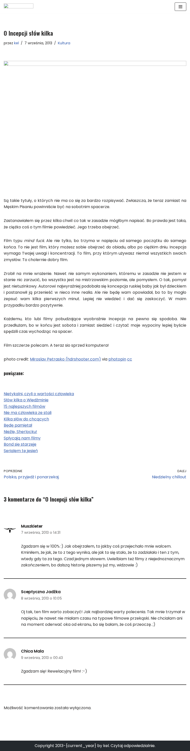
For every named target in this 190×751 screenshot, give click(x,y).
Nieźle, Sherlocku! (20, 432)
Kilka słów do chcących (26, 419)
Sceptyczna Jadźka (41, 592)
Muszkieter (32, 526)
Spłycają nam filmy (22, 438)
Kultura (64, 43)
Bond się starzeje (20, 444)
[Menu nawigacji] (180, 6)
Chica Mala (32, 651)
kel (16, 43)
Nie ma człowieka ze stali (27, 412)
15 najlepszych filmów (24, 406)
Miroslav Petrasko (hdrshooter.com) (65, 359)
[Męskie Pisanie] (18, 6)
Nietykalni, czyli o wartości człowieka (39, 394)
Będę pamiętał (18, 425)
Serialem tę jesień (21, 451)
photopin (117, 359)
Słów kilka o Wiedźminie (26, 400)
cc (129, 359)
